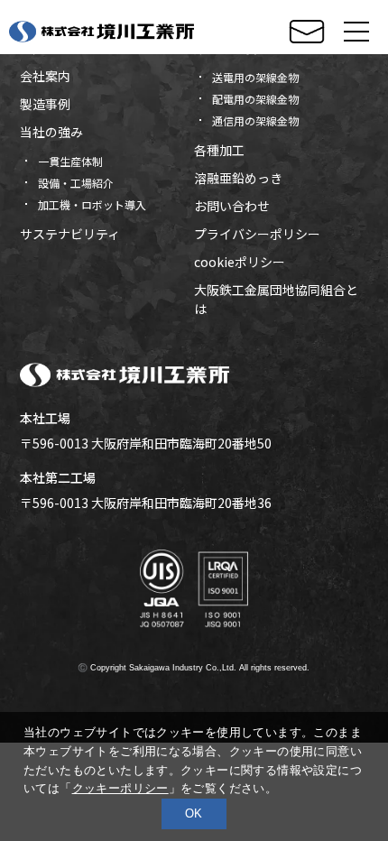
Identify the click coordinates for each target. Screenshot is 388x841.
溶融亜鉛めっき (238, 178)
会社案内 (45, 76)
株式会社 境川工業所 (101, 32)
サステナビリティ (70, 234)
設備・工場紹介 (76, 182)
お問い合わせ (232, 206)
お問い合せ (307, 32)
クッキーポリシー (120, 788)
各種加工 (219, 150)
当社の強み (51, 132)
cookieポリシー (239, 262)
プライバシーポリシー (257, 234)
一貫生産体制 (70, 161)
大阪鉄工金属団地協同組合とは (276, 299)
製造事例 (45, 104)
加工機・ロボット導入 (92, 204)
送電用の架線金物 (255, 77)
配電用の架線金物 (255, 98)
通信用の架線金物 (255, 120)
